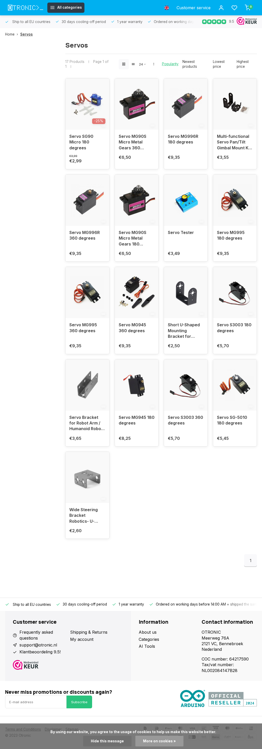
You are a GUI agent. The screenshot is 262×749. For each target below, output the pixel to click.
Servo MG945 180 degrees (137, 420)
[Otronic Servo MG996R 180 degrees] (186, 104)
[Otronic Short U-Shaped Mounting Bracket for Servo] (186, 292)
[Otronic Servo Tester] (186, 200)
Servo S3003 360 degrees (185, 420)
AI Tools (147, 646)
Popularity (170, 64)
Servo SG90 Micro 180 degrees (81, 142)
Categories (149, 639)
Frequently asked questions (36, 635)
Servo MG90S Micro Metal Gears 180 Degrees (132, 239)
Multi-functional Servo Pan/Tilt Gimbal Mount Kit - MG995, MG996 (234, 143)
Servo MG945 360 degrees (132, 327)
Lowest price (219, 64)
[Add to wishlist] (101, 86)
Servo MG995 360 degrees (83, 327)
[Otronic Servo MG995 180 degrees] (235, 200)
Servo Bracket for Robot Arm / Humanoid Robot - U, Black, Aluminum (86, 424)
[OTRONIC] (25, 7)
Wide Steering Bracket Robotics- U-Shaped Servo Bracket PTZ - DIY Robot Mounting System (86, 516)
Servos (26, 34)
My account (81, 639)
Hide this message (107, 741)
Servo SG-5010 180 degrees (232, 420)
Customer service (194, 7)
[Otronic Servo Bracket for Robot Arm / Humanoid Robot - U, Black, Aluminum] (87, 385)
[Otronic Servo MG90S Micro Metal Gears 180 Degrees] (136, 200)
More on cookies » (159, 741)
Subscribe (79, 702)
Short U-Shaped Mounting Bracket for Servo (184, 331)
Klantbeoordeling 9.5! (40, 651)
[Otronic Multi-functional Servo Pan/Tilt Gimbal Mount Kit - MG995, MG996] (235, 104)
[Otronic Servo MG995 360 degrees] (87, 292)
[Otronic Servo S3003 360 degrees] (186, 385)
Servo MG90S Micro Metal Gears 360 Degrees (132, 143)
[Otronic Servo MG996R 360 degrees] (87, 200)
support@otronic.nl (38, 644)
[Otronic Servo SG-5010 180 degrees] (235, 385)
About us (148, 632)
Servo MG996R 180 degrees (183, 139)
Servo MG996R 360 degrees (84, 235)
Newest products (189, 64)
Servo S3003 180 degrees (234, 327)
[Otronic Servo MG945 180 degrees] (136, 385)
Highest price (243, 64)
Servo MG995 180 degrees (231, 235)
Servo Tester (181, 232)
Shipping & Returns (88, 632)
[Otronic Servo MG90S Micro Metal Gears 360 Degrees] (136, 104)
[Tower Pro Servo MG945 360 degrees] (136, 292)
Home (10, 34)
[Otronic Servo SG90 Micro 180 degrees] (87, 104)
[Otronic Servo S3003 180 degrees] (235, 292)
